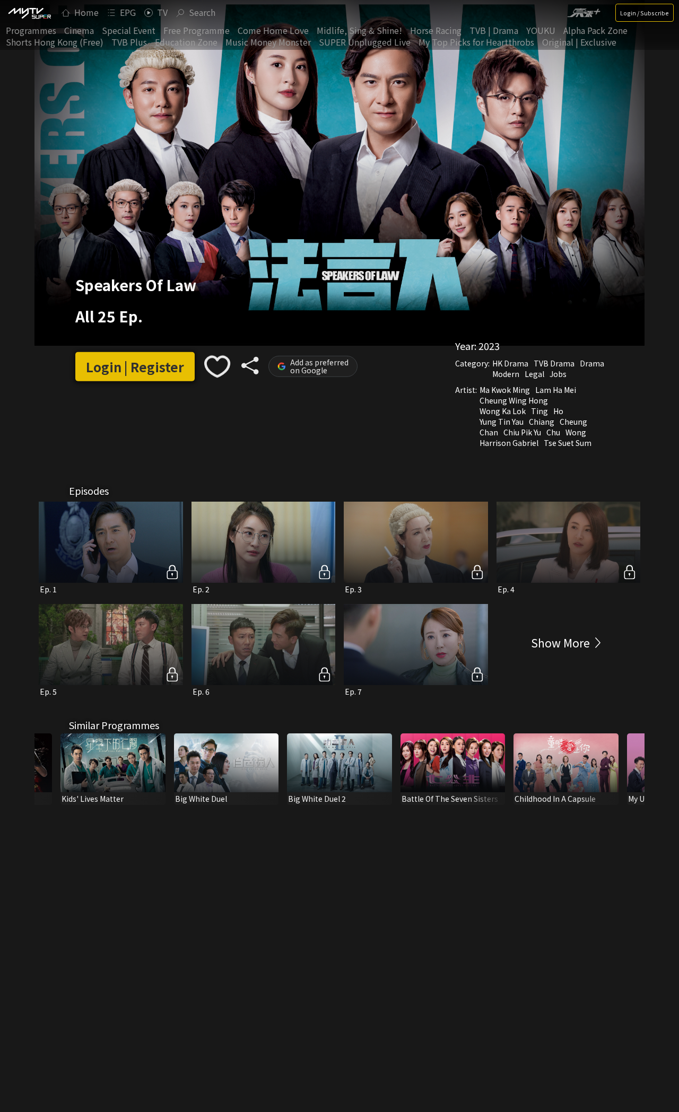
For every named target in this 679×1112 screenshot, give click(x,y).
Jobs (558, 374)
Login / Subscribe (644, 12)
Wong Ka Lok (503, 411)
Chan (489, 432)
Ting (539, 411)
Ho (558, 411)
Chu (553, 432)
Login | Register (135, 366)
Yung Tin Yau (502, 421)
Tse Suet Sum (567, 442)
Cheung (573, 421)
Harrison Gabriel (509, 442)
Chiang (541, 421)
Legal (534, 374)
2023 (489, 346)
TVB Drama (554, 363)
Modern (505, 374)
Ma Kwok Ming (505, 389)
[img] (29, 12)
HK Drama (510, 363)
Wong (575, 432)
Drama (592, 363)
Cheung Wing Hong (514, 400)
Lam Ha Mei (555, 389)
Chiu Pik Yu (522, 432)
